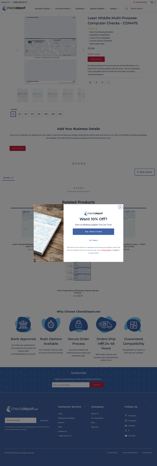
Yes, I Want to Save (93, 231)
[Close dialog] (120, 207)
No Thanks (93, 240)
